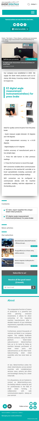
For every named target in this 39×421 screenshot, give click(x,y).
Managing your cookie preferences (12, 416)
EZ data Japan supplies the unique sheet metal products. (19, 211)
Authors (20, 412)
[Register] (9, 406)
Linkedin (18, 24)
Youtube (14, 24)
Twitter (21, 24)
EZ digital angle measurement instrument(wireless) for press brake (18, 40)
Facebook (25, 24)
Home (3, 38)
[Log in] (5, 406)
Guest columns (34, 246)
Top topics (9, 38)
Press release (17, 38)
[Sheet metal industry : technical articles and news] (9, 3)
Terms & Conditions (6, 412)
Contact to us (14, 412)
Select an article (20, 29)
